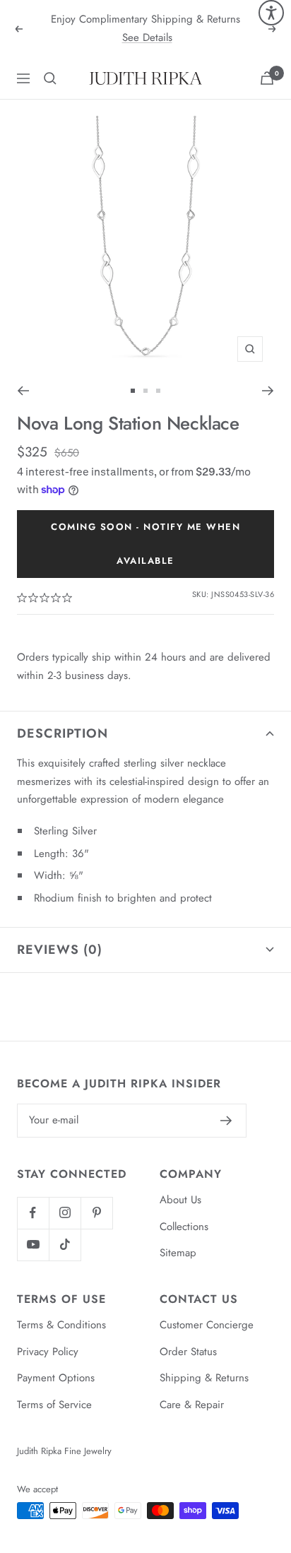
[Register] (226, 1121)
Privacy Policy (47, 1351)
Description (62, 733)
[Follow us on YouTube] (33, 1244)
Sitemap (178, 1252)
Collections (184, 1226)
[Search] (50, 78)
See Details (147, 37)
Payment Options (56, 1378)
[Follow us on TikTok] (65, 1244)
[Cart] (267, 78)
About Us (180, 1199)
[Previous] (23, 391)
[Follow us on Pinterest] (96, 1213)
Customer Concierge (207, 1325)
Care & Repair (192, 1404)
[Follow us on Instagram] (65, 1213)
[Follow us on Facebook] (33, 1213)
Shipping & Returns (204, 1378)
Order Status (188, 1351)
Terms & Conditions (61, 1325)
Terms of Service (54, 1404)
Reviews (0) (59, 949)
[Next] (268, 391)
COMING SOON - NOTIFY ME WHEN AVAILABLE (145, 543)
